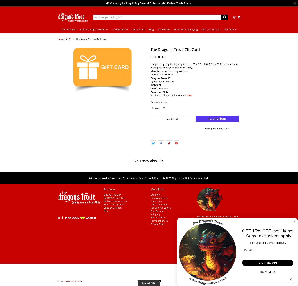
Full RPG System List (114, 197)
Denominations (159, 102)
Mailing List (230, 29)
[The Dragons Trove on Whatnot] (88, 218)
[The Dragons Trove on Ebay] (75, 220)
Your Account (157, 211)
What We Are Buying (186, 29)
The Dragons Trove (73, 281)
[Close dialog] (294, 221)
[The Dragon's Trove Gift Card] (102, 69)
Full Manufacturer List (115, 201)
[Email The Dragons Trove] (58, 218)
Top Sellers (138, 29)
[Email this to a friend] (176, 143)
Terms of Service (159, 220)
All (70, 39)
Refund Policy (158, 217)
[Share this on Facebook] (161, 143)
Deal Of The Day (112, 194)
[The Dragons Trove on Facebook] (62, 218)
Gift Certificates (210, 29)
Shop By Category (113, 207)
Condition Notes (159, 204)
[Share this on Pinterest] (169, 143)
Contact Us (156, 201)
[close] (294, 3)
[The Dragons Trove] (73, 17)
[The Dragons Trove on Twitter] (66, 218)
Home (60, 39)
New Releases (69, 29)
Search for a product (114, 204)
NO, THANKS (267, 272)
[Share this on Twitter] (153, 143)
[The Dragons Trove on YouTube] (69, 218)
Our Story (155, 194)
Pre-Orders (163, 29)
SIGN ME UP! (267, 263)
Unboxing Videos (159, 197)
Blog (151, 29)
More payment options (217, 128)
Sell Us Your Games (161, 207)
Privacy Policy (157, 224)
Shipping (155, 214)
